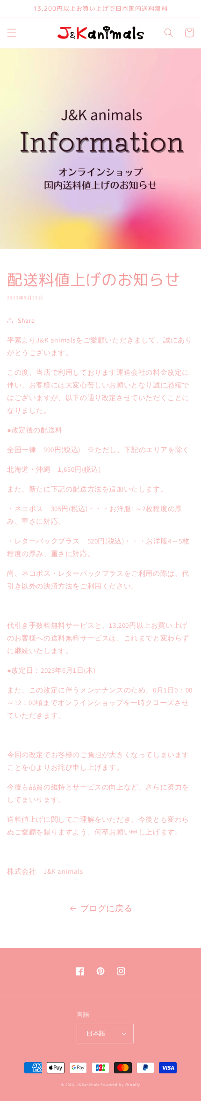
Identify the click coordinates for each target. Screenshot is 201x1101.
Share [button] (26, 320)
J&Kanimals (88, 1084)
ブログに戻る (106, 908)
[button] (11, 32)
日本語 (95, 1033)
